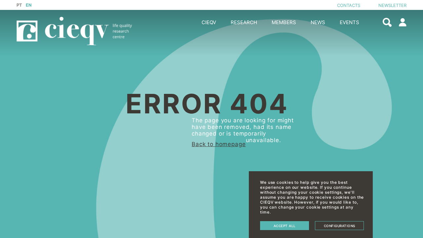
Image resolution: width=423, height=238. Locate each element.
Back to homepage (219, 144)
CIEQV (209, 22)
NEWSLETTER (392, 5)
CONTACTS (348, 5)
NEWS (318, 22)
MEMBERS (284, 22)
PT (19, 5)
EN (29, 5)
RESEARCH (244, 22)
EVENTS (349, 22)
